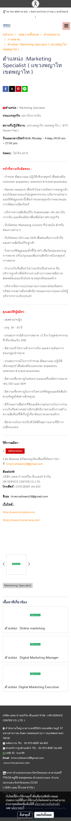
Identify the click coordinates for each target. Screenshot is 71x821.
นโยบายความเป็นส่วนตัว (47, 804)
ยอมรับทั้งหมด (44, 814)
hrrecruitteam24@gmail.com (24, 464)
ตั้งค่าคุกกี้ (25, 814)
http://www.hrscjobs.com (19, 512)
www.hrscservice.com (16, 763)
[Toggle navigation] (66, 26)
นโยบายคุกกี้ (17, 807)
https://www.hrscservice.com (21, 520)
